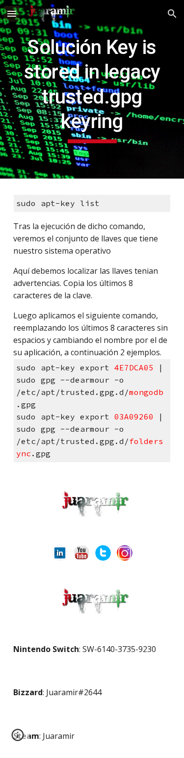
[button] (12, 13)
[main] (92, 89)
